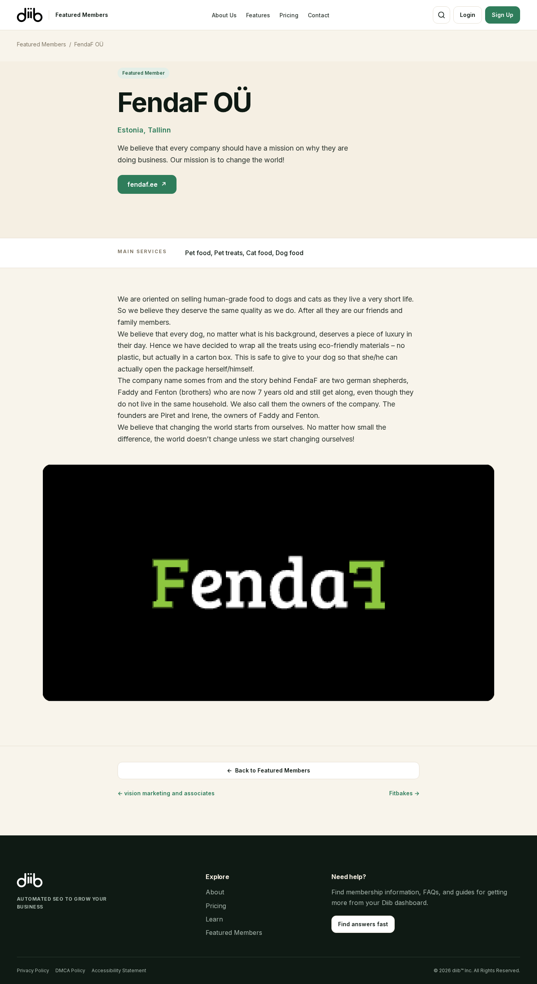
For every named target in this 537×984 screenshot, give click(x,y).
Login (467, 14)
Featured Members (81, 14)
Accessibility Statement (119, 970)
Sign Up (502, 14)
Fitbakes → (404, 793)
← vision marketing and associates (166, 793)
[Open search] (441, 15)
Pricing (289, 15)
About (215, 892)
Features (258, 15)
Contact (318, 15)
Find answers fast (363, 924)
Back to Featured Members (268, 770)
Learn (214, 919)
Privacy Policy (33, 970)
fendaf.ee (147, 184)
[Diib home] (29, 15)
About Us (224, 15)
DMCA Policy (70, 970)
